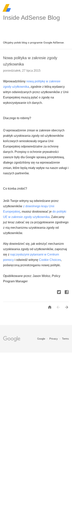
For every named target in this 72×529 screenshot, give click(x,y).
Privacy (54, 338)
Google (41, 338)
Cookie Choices (50, 259)
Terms (65, 338)
